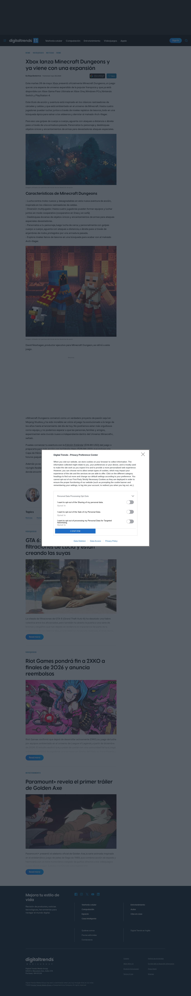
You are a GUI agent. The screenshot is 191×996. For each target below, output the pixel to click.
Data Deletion (80, 541)
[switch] (130, 502)
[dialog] (95, 498)
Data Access (95, 541)
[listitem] (95, 496)
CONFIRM (75, 531)
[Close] (144, 455)
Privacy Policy (111, 541)
